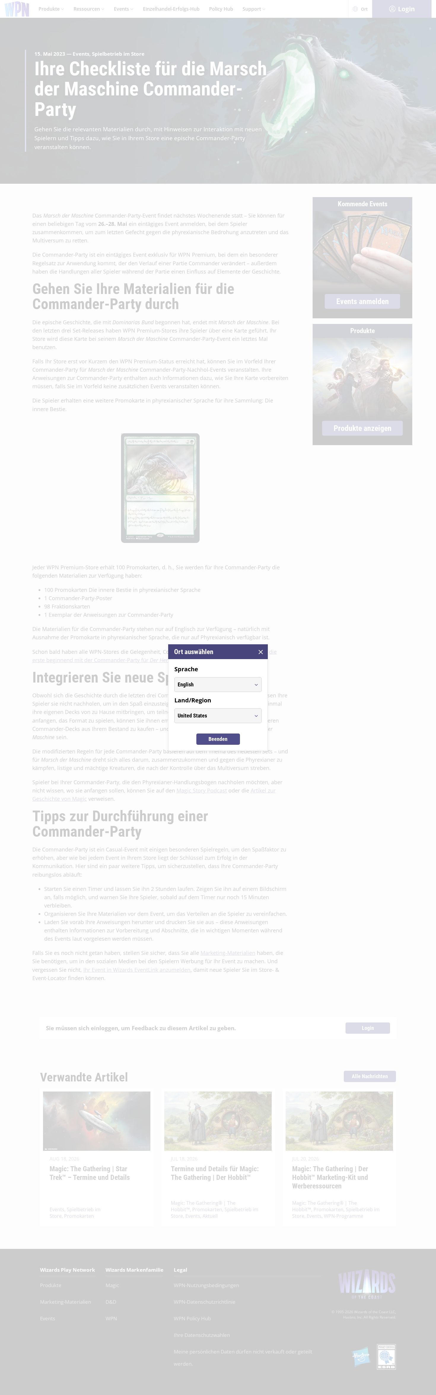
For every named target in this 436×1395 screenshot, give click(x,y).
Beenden (218, 739)
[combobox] (212, 684)
